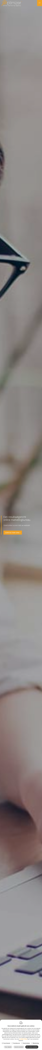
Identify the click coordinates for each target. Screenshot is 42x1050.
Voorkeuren (16, 1043)
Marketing (36, 1043)
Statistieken (26, 1043)
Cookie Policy (23, 1039)
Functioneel (6, 1043)
